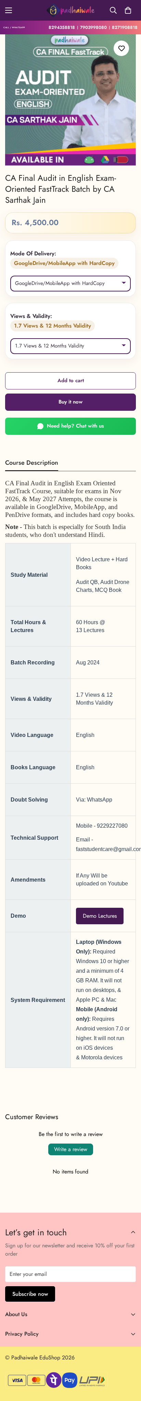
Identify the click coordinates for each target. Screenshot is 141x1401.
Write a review (70, 1149)
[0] (128, 10)
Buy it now (70, 402)
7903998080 (93, 27)
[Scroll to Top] (129, 1364)
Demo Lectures (100, 915)
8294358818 (62, 27)
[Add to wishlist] (121, 48)
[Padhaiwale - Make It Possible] (70, 10)
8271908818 (125, 27)
